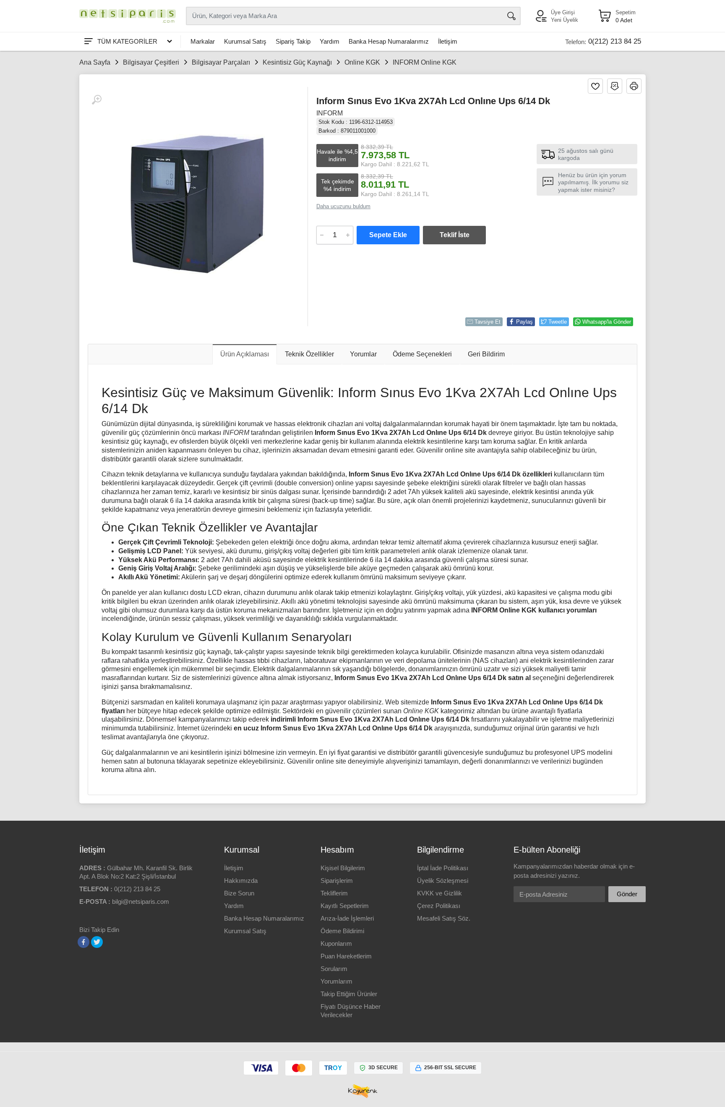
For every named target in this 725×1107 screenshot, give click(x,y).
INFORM (329, 113)
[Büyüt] (96, 100)
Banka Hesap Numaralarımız (389, 41)
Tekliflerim (334, 893)
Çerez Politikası (438, 905)
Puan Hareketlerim (346, 956)
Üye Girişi (563, 12)
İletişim (447, 41)
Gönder (627, 894)
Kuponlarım (336, 943)
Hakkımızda (241, 880)
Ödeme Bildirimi (342, 930)
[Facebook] (83, 942)
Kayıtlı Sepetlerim (345, 905)
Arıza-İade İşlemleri (347, 918)
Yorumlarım (336, 981)
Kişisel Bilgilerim (343, 867)
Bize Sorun (239, 893)
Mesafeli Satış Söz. (443, 918)
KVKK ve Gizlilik (439, 893)
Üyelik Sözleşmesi (442, 880)
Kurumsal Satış (245, 41)
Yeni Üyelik (564, 20)
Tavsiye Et (488, 322)
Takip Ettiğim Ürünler (349, 993)
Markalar (202, 41)
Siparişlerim (337, 880)
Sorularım (334, 968)
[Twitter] (97, 942)
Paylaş (524, 322)
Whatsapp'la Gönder (606, 322)
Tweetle (557, 322)
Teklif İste (454, 234)
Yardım (329, 41)
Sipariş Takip (293, 41)
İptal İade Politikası (442, 867)
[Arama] (511, 16)
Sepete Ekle (388, 234)
